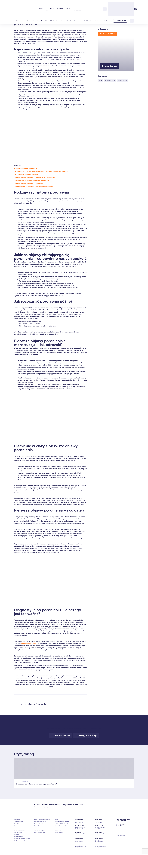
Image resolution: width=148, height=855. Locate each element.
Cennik (41, 8)
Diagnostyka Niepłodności (40, 821)
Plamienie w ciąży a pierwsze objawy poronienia (31, 181)
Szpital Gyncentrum (79, 845)
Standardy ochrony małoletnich (21, 840)
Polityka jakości (17, 834)
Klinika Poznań (98, 832)
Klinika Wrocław (99, 838)
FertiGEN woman (59, 832)
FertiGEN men (58, 830)
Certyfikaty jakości (18, 832)
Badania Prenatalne (38, 825)
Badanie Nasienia (38, 828)
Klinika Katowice (79, 819)
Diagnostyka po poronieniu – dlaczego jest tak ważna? (33, 187)
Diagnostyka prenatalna (42, 20)
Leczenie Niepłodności (39, 823)
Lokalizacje (60, 8)
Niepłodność (17, 20)
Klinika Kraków (98, 819)
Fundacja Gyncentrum (19, 823)
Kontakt (68, 8)
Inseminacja (104, 20)
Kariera (15, 828)
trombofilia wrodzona (28, 643)
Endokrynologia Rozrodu (60, 828)
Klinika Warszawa (79, 838)
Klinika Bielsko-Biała (79, 825)
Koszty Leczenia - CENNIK (40, 832)
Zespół (52, 8)
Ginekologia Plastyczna (39, 830)
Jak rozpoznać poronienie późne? (26, 174)
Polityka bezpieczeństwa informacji (22, 838)
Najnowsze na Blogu (18, 821)
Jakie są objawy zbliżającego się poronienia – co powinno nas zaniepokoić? (41, 171)
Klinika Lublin (78, 832)
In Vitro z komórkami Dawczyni (62, 821)
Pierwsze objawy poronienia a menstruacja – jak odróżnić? (35, 178)
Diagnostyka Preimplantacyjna (62, 825)
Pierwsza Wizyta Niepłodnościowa (42, 819)
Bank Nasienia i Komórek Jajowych (63, 823)
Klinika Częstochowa (100, 825)
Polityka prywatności (18, 836)
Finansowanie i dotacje (66, 20)
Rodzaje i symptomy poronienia (25, 168)
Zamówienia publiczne (19, 830)
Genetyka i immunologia (28, 20)
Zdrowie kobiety (54, 20)
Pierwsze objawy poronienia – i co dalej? (28, 184)
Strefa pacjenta (77, 20)
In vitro (97, 20)
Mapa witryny (17, 843)
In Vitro (56, 819)
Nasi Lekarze (17, 819)
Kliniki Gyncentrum (88, 20)
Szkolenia (16, 825)
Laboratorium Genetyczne (101, 845)
